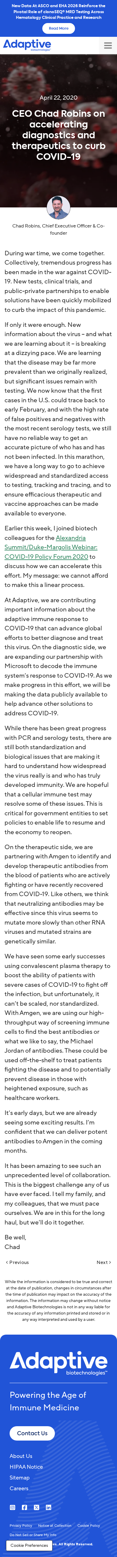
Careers (19, 1488)
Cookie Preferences (29, 1545)
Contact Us (32, 1433)
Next (102, 1262)
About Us (21, 1456)
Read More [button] (58, 28)
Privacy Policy (21, 1525)
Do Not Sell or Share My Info (33, 1534)
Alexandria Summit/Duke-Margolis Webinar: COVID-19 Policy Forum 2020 (51, 547)
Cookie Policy (88, 1525)
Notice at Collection (54, 1525)
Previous (19, 1262)
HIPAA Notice (26, 1466)
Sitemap (20, 1477)
